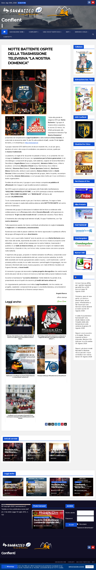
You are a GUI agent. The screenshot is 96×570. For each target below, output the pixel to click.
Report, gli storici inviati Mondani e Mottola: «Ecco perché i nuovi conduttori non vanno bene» (83, 352)
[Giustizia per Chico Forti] (84, 163)
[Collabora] (84, 62)
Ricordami (82, 524)
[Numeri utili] (84, 264)
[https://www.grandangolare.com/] (84, 244)
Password (68, 518)
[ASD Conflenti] (84, 129)
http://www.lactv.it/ (31, 143)
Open (79, 277)
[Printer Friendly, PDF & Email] (61, 301)
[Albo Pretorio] (84, 213)
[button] (93, 34)
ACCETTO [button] (90, 566)
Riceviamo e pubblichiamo (59, 482)
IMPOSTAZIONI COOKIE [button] (76, 567)
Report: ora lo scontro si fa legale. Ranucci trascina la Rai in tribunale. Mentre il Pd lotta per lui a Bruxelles (83, 337)
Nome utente (70, 513)
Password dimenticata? (85, 528)
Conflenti (8, 482)
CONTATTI (7, 37)
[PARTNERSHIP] (84, 231)
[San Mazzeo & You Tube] (84, 193)
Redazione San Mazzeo (43, 526)
